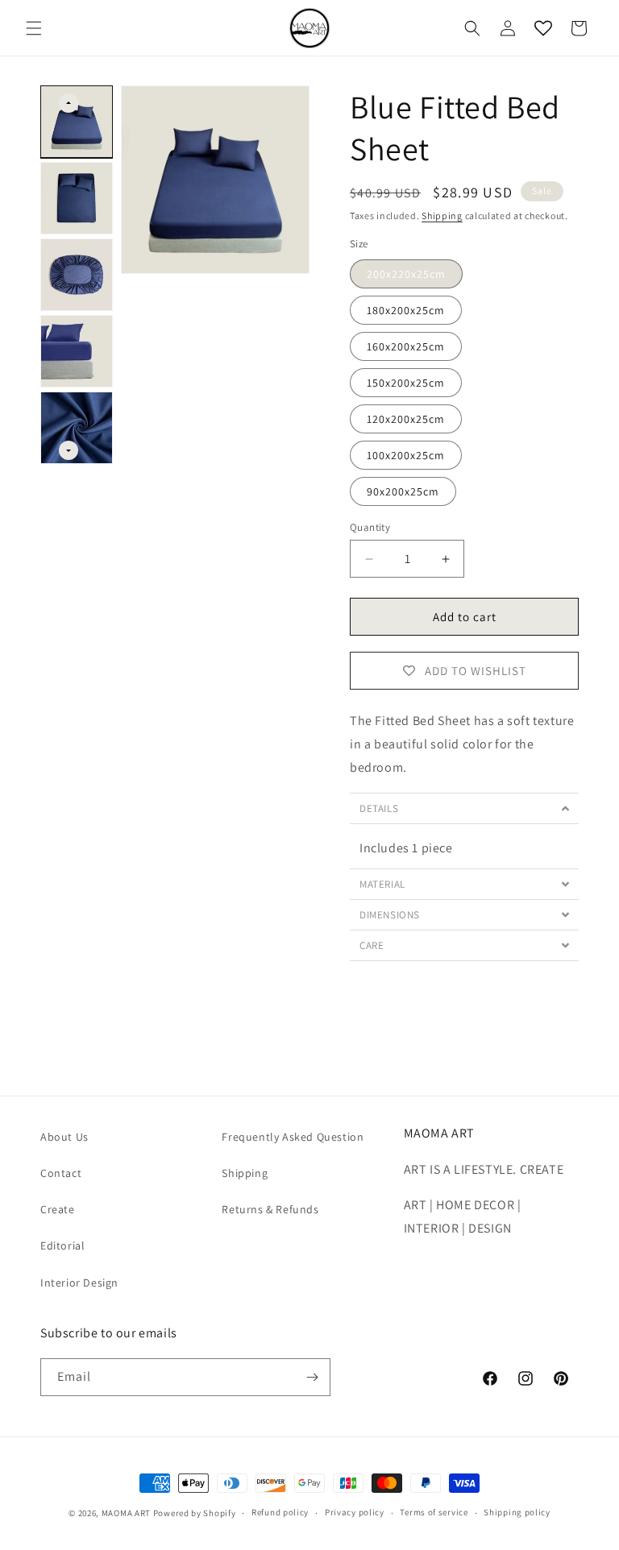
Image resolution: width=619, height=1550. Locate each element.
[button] (34, 28)
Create (57, 1209)
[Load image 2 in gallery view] (76, 198)
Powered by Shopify (194, 1513)
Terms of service (433, 1512)
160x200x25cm (406, 346)
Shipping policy (517, 1512)
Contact (60, 1173)
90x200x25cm (403, 491)
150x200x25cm (406, 382)
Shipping (442, 215)
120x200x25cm (406, 419)
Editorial (62, 1245)
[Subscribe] (312, 1377)
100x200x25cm (406, 455)
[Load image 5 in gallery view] (76, 428)
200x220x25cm (406, 274)
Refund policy (280, 1512)
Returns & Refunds (270, 1209)
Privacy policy (354, 1512)
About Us (64, 1136)
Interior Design (79, 1282)
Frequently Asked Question (293, 1136)
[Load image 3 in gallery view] (76, 274)
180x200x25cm (406, 310)
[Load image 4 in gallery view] (76, 351)
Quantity (370, 527)
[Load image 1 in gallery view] (76, 121)
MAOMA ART (126, 1513)
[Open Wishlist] (543, 28)
